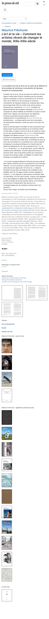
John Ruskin (27, 107)
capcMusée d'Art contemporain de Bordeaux (17, 208)
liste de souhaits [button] (9, 79)
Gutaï (39, 146)
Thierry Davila (22, 225)
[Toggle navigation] (5, 10)
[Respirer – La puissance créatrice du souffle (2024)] (8, 362)
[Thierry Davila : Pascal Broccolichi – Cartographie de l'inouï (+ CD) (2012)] (8, 480)
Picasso (9, 206)
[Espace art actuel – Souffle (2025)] (8, 433)
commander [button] (7, 75)
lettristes (30, 133)
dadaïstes (39, 109)
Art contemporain (8, 324)
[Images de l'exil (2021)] (8, 379)
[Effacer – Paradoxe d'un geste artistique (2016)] (8, 395)
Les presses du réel (9, 23)
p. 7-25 (4, 266)
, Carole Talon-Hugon (17, 282)
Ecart (18, 148)
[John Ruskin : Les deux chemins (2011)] (8, 595)
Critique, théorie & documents (31, 23)
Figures (7, 26)
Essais (4, 328)
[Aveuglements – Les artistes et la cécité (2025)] (8, 346)
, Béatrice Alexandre (12, 280)
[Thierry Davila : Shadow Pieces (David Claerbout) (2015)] (8, 465)
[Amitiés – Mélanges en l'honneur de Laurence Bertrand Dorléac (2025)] (8, 417)
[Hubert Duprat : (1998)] (8, 575)
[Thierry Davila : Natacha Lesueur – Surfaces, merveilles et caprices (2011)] (8, 512)
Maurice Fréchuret (15, 30)
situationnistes (30, 135)
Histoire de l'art (7, 331)
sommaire (5, 271)
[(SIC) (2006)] (8, 559)
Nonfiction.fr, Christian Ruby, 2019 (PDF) (14, 278)
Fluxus (5, 148)
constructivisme (33, 118)
